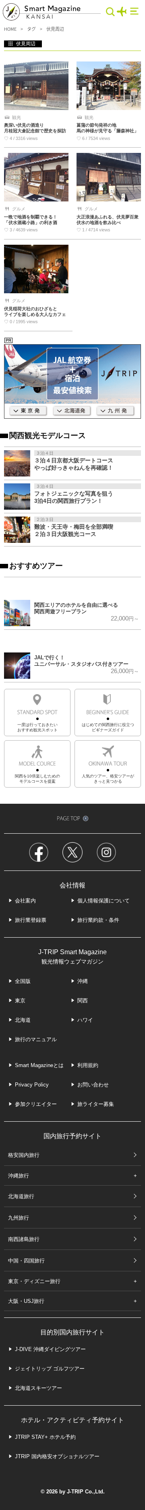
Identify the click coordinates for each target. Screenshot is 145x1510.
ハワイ (85, 1020)
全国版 (23, 981)
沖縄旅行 (18, 1176)
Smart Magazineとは (39, 1065)
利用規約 (87, 1065)
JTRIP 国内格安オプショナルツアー (57, 1456)
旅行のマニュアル (36, 1039)
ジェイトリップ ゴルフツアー (50, 1369)
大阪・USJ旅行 (26, 1301)
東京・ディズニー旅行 (34, 1281)
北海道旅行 (21, 1196)
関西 (82, 1000)
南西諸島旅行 (23, 1239)
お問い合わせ (93, 1085)
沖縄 (82, 981)
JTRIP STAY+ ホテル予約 (45, 1437)
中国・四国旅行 (26, 1261)
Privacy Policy (32, 1085)
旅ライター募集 (95, 1104)
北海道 (23, 1020)
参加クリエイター (36, 1104)
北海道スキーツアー (38, 1388)
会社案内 (25, 901)
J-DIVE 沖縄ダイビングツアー (50, 1349)
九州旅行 (18, 1218)
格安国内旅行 (23, 1155)
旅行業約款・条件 (98, 920)
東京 (20, 1000)
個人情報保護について (103, 901)
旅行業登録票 (30, 920)
